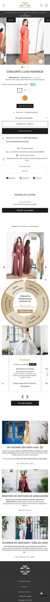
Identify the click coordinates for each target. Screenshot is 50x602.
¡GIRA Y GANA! (25, 311)
